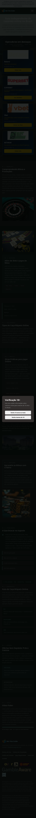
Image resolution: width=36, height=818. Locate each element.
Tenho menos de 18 (18, 417)
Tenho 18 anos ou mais (18, 412)
